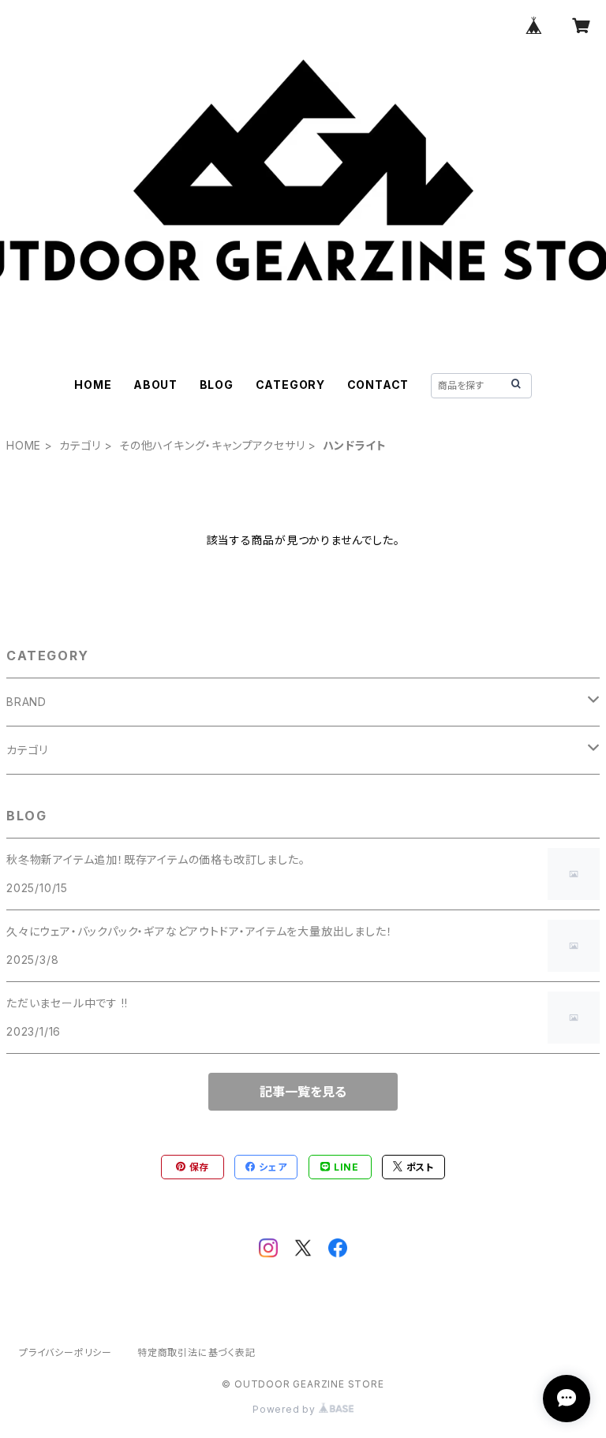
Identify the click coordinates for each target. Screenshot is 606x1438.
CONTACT (378, 384)
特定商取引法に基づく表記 (196, 1352)
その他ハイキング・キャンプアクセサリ (212, 445)
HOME (92, 384)
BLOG (217, 384)
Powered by (285, 1409)
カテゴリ (80, 445)
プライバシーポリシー (65, 1352)
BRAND (26, 701)
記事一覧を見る (303, 1092)
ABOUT (155, 384)
